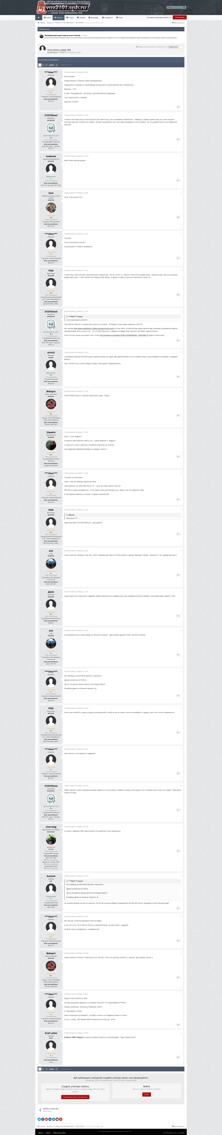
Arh (51, 550)
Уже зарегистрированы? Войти (158, 17)
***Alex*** (62, 52)
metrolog (51, 826)
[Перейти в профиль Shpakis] (51, 445)
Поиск (120, 18)
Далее (52, 65)
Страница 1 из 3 (65, 65)
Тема (48, 1133)
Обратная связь (59, 1133)
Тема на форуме (52, 860)
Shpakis (51, 432)
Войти (147, 1094)
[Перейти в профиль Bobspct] (51, 404)
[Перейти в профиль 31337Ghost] (51, 128)
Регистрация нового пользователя (75, 1097)
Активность (108, 18)
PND (51, 270)
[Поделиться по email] (57, 1119)
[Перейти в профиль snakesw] (51, 169)
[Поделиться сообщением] (180, 72)
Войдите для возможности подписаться (152, 47)
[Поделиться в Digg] (50, 1119)
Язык (40, 1133)
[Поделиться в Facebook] (42, 1119)
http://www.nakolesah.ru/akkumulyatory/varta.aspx (93, 328)
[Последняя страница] (56, 65)
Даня (51, 591)
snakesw (51, 156)
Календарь (95, 18)
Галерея (82, 18)
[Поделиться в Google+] (46, 1119)
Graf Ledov (51, 1033)
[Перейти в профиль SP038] (41, 36)
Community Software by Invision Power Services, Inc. (114, 1131)
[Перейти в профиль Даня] (51, 604)
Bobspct (51, 391)
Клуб (48, 18)
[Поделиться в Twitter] (39, 1119)
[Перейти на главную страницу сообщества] (38, 17)
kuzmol (51, 876)
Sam (51, 193)
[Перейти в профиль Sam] (51, 208)
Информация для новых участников (62, 35)
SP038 (181, 1133)
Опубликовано (76, 72)
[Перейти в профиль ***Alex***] (42, 48)
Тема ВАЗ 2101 (171, 1133)
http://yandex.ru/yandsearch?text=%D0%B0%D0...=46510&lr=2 (124, 335)
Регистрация (179, 17)
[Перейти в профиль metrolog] (51, 839)
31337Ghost (51, 115)
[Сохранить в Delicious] (53, 1119)
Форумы (59, 18)
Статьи (71, 18)
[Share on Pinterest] (60, 1119)
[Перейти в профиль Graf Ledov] (51, 1046)
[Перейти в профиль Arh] (51, 563)
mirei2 (51, 352)
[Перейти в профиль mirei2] (51, 365)
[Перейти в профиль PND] (51, 283)
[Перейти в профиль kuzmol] (51, 889)
